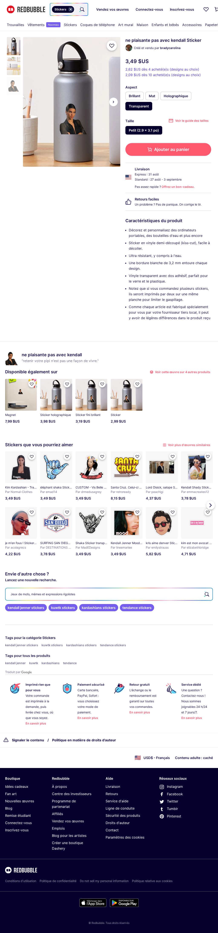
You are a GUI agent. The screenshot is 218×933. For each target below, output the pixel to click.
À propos (59, 786)
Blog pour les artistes (69, 835)
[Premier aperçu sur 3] (30, 102)
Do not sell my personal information (104, 881)
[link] (26, 607)
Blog (8, 808)
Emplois (58, 828)
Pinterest (174, 816)
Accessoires (192, 25)
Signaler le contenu (28, 740)
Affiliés (57, 814)
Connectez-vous (18, 823)
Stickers (70, 25)
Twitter (172, 801)
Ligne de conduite (120, 808)
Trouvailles (15, 25)
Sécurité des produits (123, 815)
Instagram (175, 786)
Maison (142, 25)
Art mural (125, 25)
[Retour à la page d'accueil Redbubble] (26, 9)
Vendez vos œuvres (68, 821)
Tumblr (172, 809)
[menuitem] (15, 25)
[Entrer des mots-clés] (81, 9)
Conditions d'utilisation (20, 881)
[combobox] (69, 9)
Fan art (11, 794)
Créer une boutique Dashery (67, 845)
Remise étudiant (18, 815)
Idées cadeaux (16, 786)
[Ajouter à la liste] (112, 46)
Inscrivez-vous (17, 830)
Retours (112, 794)
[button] (13, 46)
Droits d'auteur (118, 823)
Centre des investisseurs (71, 794)
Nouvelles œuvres (19, 801)
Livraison (113, 786)
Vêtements (43, 25)
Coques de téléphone (97, 25)
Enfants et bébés (165, 25)
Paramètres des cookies (125, 837)
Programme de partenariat (64, 804)
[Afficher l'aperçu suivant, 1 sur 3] (113, 102)
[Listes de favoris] (206, 9)
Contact (112, 830)
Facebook (175, 794)
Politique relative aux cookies (152, 881)
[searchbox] (109, 594)
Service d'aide (117, 801)
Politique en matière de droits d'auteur (84, 740)
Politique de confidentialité (58, 881)
